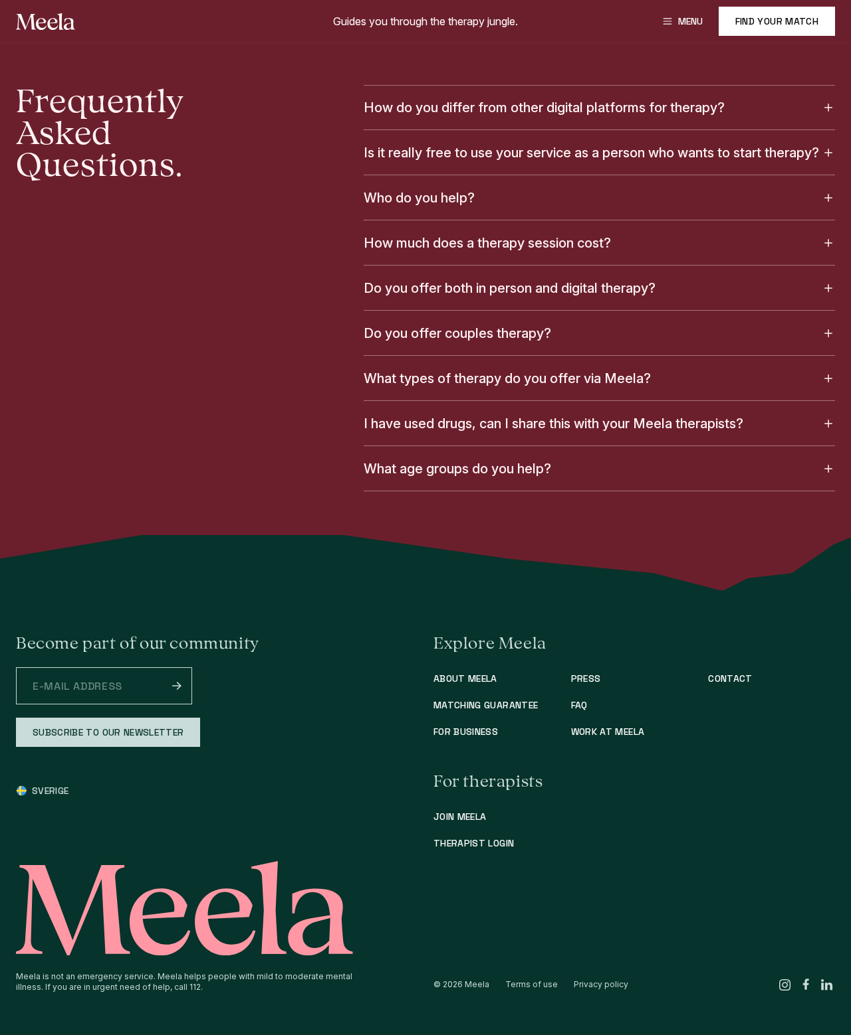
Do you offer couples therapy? (457, 333)
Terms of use (531, 984)
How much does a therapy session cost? (487, 243)
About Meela (465, 678)
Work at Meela (608, 732)
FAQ (579, 705)
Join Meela (460, 817)
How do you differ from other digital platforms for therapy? (544, 108)
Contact (730, 678)
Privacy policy (601, 984)
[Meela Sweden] (46, 21)
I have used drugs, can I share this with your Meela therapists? (553, 424)
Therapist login (473, 843)
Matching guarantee (485, 705)
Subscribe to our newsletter (108, 732)
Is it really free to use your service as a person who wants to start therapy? (591, 153)
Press (586, 678)
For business (465, 732)
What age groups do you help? (457, 469)
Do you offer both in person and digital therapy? (510, 288)
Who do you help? (419, 198)
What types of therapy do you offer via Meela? (507, 378)
